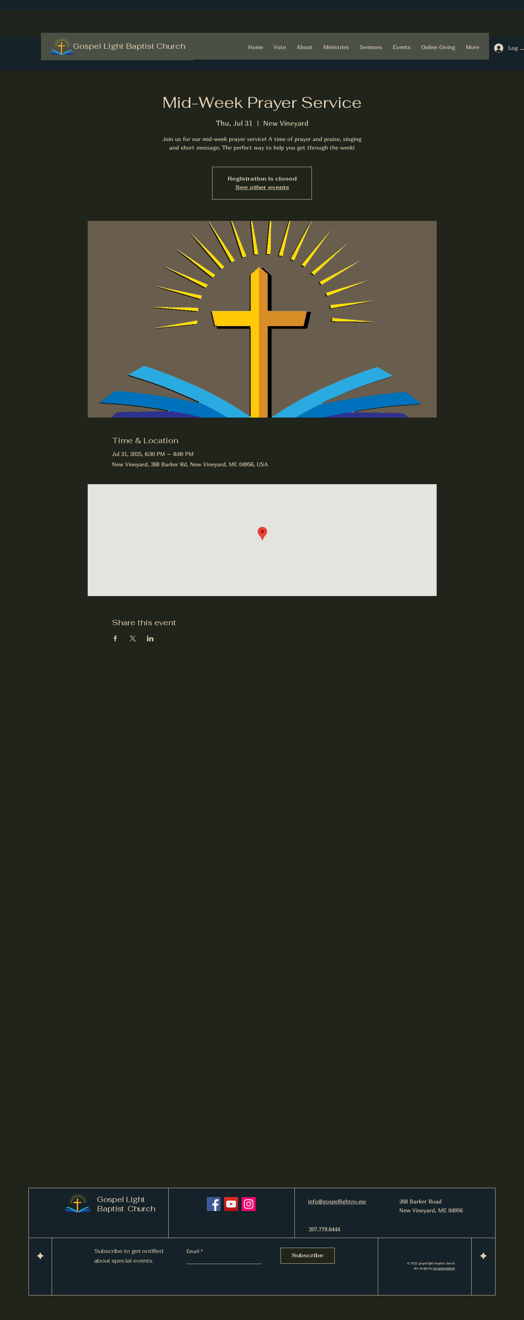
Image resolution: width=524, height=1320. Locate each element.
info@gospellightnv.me (337, 1201)
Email (193, 1251)
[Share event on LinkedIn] (150, 638)
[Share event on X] (132, 638)
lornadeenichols (444, 1268)
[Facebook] (214, 1204)
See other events (262, 187)
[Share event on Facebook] (115, 638)
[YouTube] (231, 1204)
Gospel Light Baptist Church (129, 46)
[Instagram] (249, 1204)
